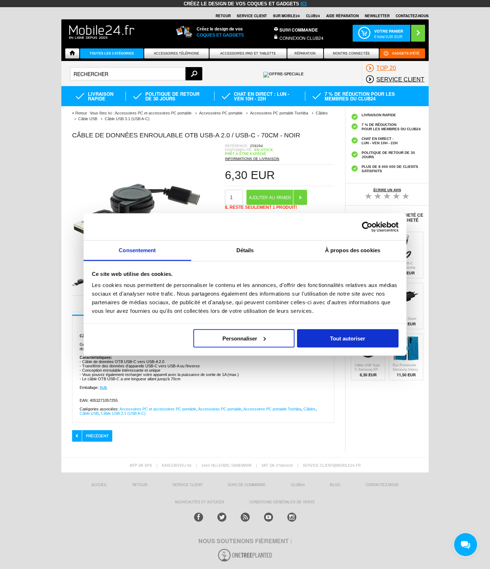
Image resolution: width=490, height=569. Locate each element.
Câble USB (89, 413)
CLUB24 (298, 484)
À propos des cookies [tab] (352, 250)
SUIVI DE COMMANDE (247, 484)
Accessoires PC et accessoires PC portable (157, 409)
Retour (81, 113)
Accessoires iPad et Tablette (248, 53)
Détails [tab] (245, 250)
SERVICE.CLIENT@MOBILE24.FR (332, 465)
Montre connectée (351, 53)
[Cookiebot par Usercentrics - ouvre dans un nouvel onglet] (367, 226)
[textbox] (136, 73)
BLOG (335, 484)
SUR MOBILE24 (286, 15)
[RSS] (245, 517)
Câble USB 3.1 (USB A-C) (123, 413)
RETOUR (223, 15)
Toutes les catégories (112, 53)
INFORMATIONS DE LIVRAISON (252, 159)
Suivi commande (298, 30)
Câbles (309, 409)
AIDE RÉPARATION (342, 15)
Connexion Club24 (301, 38)
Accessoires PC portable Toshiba (272, 409)
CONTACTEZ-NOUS (412, 15)
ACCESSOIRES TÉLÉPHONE (176, 53)
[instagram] (291, 517)
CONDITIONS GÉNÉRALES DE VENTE (282, 501)
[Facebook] (198, 517)
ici (304, 3)
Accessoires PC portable (219, 409)
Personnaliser (239, 338)
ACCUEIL (99, 484)
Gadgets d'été (405, 53)
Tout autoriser (347, 338)
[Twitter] (221, 517)
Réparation (305, 53)
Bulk (103, 387)
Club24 (313, 15)
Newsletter (377, 15)
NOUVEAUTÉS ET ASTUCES (199, 501)
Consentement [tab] (137, 250)
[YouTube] (268, 517)
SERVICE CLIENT (252, 15)
